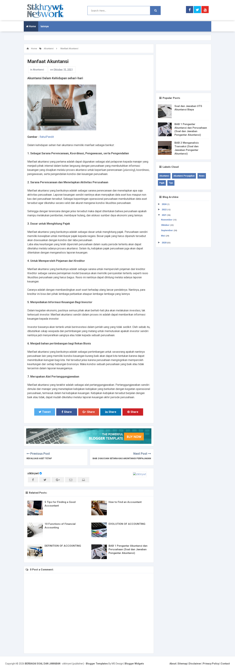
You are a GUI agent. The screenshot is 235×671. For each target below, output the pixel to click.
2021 (164, 215)
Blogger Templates (97, 663)
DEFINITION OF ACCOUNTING (63, 545)
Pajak (161, 183)
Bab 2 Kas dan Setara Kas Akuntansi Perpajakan (122, 458)
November (167, 219)
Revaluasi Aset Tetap (39, 458)
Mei (163, 235)
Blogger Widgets (134, 663)
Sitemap (182, 663)
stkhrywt (33, 473)
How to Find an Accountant (125, 502)
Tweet (46, 412)
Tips (171, 183)
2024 (164, 204)
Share (68, 412)
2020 (164, 242)
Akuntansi (38, 69)
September (167, 230)
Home (32, 26)
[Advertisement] (183, 67)
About (172, 663)
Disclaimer (195, 663)
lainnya (45, 26)
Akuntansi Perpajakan (184, 176)
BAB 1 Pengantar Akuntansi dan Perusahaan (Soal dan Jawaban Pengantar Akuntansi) (128, 549)
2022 (164, 209)
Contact (225, 663)
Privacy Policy (211, 663)
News (202, 176)
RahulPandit (47, 136)
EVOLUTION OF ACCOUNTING (127, 523)
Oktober (165, 225)
